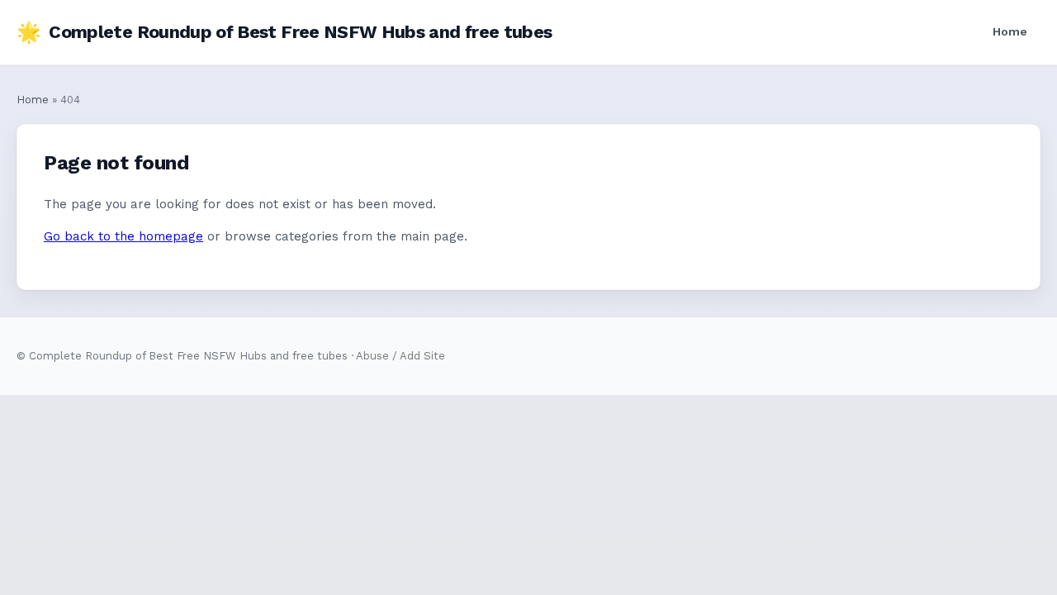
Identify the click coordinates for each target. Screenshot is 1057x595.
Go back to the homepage (123, 236)
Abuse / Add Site (400, 356)
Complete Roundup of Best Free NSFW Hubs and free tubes (284, 32)
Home (1010, 31)
